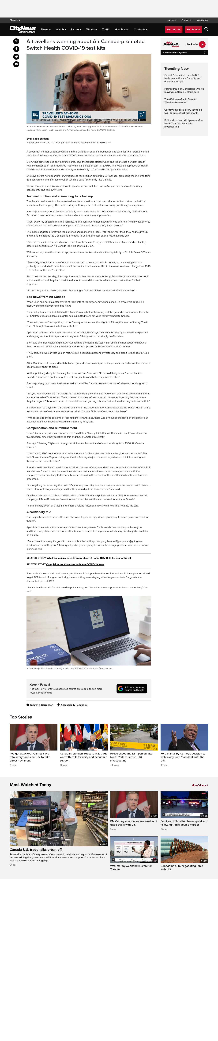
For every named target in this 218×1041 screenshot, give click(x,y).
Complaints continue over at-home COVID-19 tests (75, 564)
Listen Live (193, 29)
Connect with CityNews (175, 52)
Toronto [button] (14, 20)
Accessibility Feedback (74, 705)
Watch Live (173, 29)
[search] (206, 29)
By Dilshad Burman (37, 138)
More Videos (199, 785)
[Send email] (16, 64)
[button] (172, 20)
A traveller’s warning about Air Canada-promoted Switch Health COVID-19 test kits (85, 44)
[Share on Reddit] (16, 57)
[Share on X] (16, 41)
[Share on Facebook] (16, 49)
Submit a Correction (41, 705)
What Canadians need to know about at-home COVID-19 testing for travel (88, 558)
